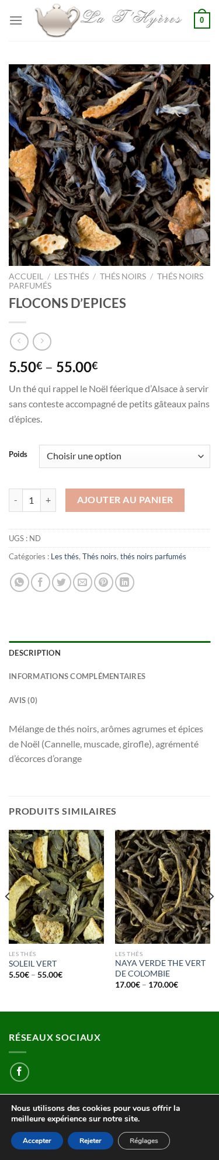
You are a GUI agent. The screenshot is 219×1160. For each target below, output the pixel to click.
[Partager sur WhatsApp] (19, 582)
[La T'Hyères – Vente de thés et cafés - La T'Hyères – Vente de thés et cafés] (108, 20)
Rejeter (90, 1140)
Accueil (26, 276)
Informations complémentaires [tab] (77, 676)
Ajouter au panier (125, 499)
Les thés (71, 276)
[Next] (211, 920)
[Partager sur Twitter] (61, 582)
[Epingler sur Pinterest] (103, 582)
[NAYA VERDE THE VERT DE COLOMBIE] (162, 887)
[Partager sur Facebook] (40, 582)
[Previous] (8, 920)
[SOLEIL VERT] (56, 887)
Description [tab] (35, 652)
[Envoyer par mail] (82, 582)
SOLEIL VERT (33, 963)
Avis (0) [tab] (23, 700)
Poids (18, 455)
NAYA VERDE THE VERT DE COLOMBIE (160, 968)
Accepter (37, 1140)
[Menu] (16, 20)
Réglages (144, 1140)
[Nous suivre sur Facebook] (19, 1072)
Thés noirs (123, 276)
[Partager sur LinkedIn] (124, 582)
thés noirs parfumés (153, 556)
